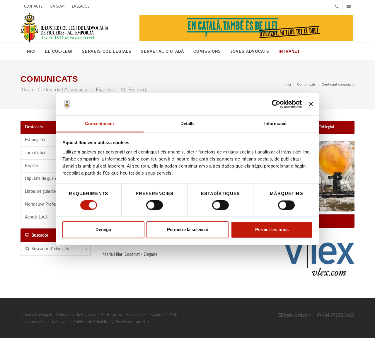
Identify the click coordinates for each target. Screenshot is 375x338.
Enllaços (81, 6)
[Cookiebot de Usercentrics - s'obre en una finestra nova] (276, 104)
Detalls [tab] (187, 123)
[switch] (154, 205)
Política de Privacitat (91, 322)
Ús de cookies (33, 322)
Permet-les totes (272, 229)
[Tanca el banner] (311, 104)
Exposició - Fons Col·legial (311, 127)
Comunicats (306, 84)
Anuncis (296, 221)
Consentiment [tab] (99, 123)
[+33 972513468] (336, 6)
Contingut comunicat (338, 84)
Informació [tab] (275, 123)
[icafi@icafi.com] (348, 6)
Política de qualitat (132, 322)
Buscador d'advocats (50, 249)
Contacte (33, 6)
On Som (57, 6)
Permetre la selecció (187, 229)
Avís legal (59, 322)
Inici (287, 84)
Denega (103, 229)
